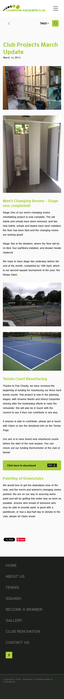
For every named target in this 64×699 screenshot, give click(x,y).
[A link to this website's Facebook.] (9, 655)
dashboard (28, 679)
